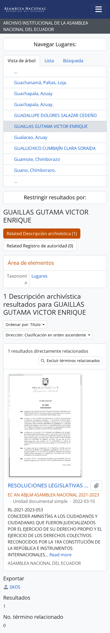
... (15, 72)
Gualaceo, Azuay (30, 137)
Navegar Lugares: (55, 44)
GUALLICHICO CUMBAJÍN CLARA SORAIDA (55, 148)
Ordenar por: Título (23, 324)
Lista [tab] (49, 61)
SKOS (15, 587)
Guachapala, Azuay (33, 93)
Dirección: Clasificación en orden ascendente (46, 334)
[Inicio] (29, 9)
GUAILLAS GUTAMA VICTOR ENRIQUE (51, 126)
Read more (60, 555)
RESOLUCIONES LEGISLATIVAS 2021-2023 (48, 485)
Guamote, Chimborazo (37, 159)
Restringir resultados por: (55, 197)
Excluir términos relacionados (73, 360)
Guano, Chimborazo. (35, 170)
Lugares (40, 276)
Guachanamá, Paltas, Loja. (40, 83)
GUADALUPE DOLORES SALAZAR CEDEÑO (55, 115)
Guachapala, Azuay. (33, 104)
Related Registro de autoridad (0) (40, 246)
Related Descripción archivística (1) (42, 233)
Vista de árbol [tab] (22, 61)
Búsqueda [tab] (73, 61)
